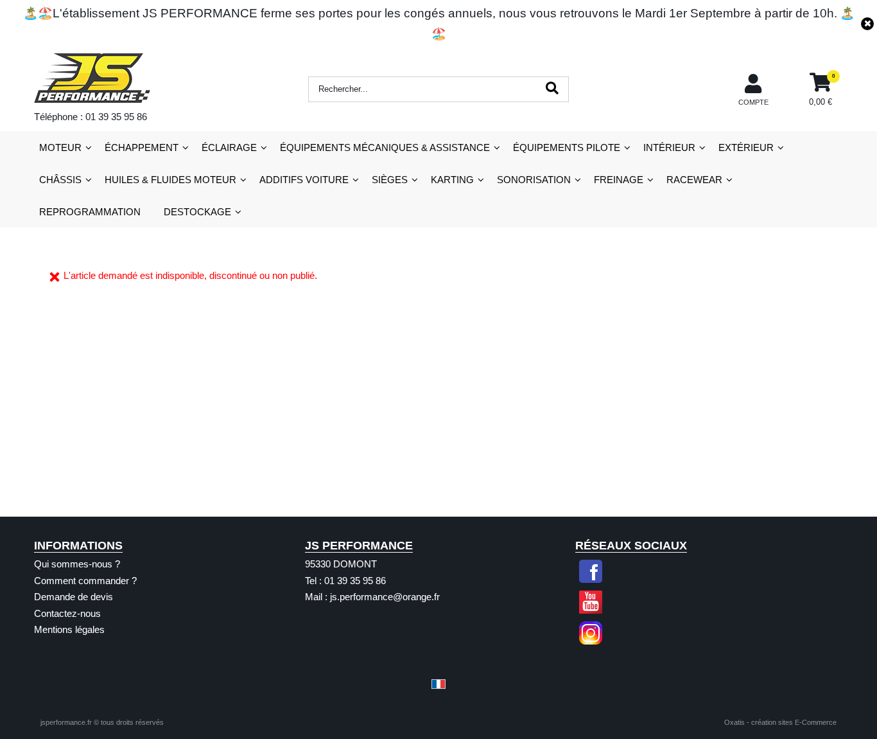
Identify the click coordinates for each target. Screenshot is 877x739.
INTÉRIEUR (669, 147)
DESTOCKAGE (197, 211)
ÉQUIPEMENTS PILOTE (566, 147)
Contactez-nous (67, 613)
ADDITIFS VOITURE (304, 179)
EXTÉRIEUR (746, 147)
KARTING (452, 179)
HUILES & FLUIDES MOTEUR (170, 179)
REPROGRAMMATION (90, 211)
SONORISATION (534, 179)
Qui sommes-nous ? (77, 563)
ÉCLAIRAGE (229, 147)
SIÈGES (390, 179)
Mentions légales (69, 629)
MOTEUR (60, 147)
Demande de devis (73, 596)
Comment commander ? (85, 580)
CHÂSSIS (60, 179)
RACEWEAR (694, 179)
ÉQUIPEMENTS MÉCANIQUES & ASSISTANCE (385, 147)
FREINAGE (618, 179)
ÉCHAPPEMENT (141, 147)
